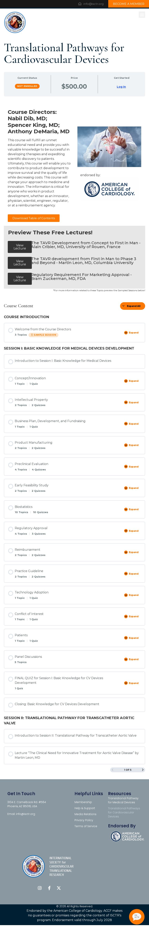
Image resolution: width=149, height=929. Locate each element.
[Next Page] (143, 770)
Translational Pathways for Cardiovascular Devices (124, 812)
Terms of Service (85, 826)
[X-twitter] (59, 888)
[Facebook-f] (49, 888)
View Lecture (20, 246)
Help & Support (84, 808)
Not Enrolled (27, 86)
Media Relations (85, 814)
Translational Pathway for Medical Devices (123, 800)
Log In (121, 86)
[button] (142, 14)
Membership (83, 802)
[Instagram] (40, 888)
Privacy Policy (83, 820)
